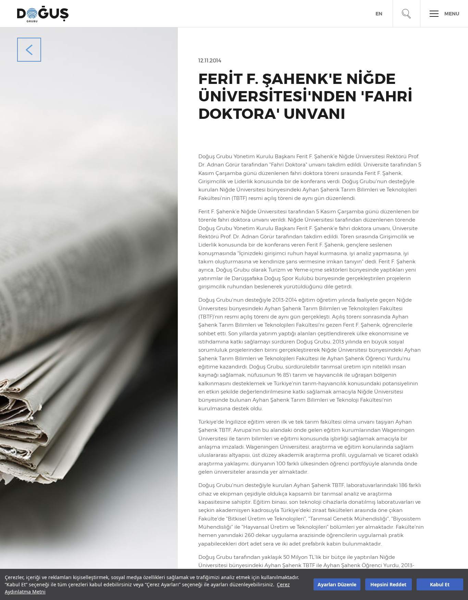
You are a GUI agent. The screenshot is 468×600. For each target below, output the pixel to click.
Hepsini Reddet (388, 584)
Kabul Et (439, 584)
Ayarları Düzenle (337, 584)
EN (378, 14)
